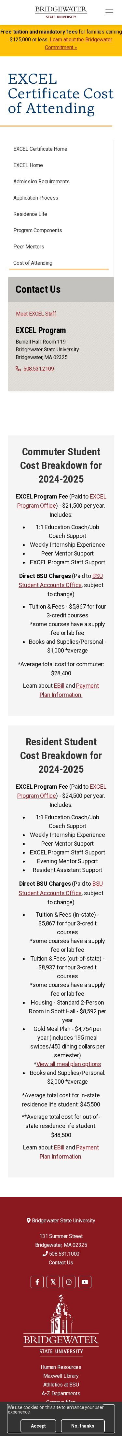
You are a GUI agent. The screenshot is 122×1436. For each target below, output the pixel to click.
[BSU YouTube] (84, 1282)
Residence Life (30, 214)
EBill (59, 685)
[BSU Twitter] (53, 1282)
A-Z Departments (61, 1393)
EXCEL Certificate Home (40, 149)
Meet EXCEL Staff (36, 314)
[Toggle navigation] (109, 12)
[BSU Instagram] (68, 1282)
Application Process (35, 198)
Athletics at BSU (61, 1385)
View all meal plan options (68, 1064)
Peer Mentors (28, 247)
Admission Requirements (41, 181)
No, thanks (82, 1426)
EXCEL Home (28, 165)
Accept (38, 1426)
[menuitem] (37, 1281)
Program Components (37, 230)
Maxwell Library (60, 1376)
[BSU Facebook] (37, 1282)
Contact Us (61, 1263)
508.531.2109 (38, 369)
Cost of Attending (32, 263)
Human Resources (61, 1367)
